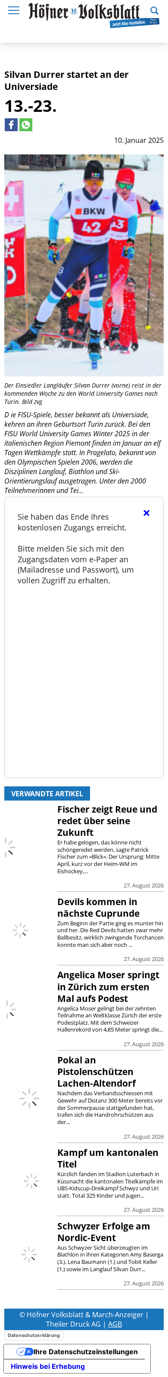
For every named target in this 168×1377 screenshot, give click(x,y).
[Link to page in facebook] (11, 124)
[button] (154, 9)
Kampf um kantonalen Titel (108, 1158)
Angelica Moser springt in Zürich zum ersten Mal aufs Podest (108, 986)
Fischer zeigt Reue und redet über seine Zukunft (107, 820)
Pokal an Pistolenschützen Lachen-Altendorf (96, 1071)
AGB (115, 1324)
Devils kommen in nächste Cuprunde (98, 907)
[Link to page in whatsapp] (25, 124)
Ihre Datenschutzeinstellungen (86, 1351)
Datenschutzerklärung (34, 1335)
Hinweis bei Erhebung (48, 1366)
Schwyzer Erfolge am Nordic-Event (103, 1232)
